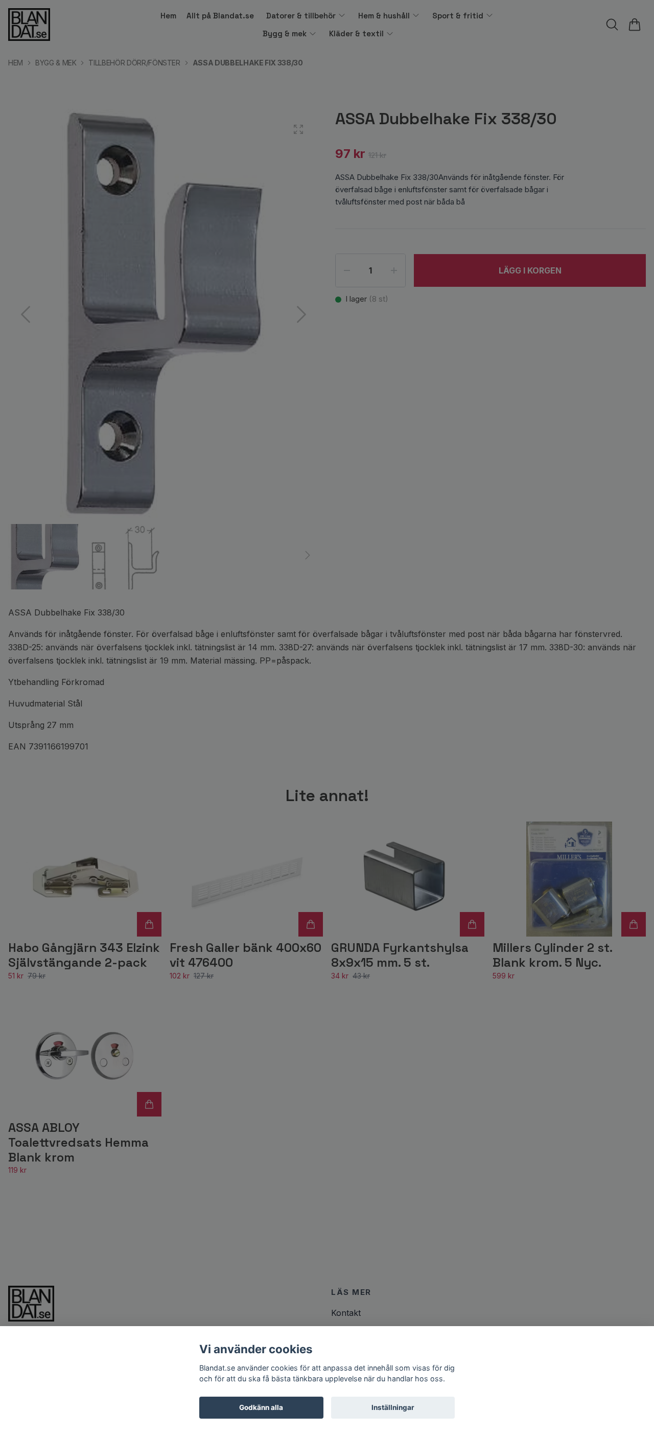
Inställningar (392, 1407)
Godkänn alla (261, 1407)
